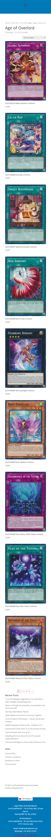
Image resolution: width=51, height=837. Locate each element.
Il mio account (10, 764)
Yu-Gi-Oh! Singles (26, 23)
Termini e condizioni (13, 757)
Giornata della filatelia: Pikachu (17, 712)
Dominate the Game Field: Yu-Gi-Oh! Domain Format (25, 729)
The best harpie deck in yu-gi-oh (17, 732)
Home (7, 23)
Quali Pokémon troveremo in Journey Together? (23, 715)
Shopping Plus (17, 788)
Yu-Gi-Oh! (14, 23)
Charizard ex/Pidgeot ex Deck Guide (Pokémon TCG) (25, 742)
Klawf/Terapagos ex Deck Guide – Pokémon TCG (23, 725)
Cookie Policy (31, 835)
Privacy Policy (10, 753)
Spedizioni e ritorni (12, 760)
